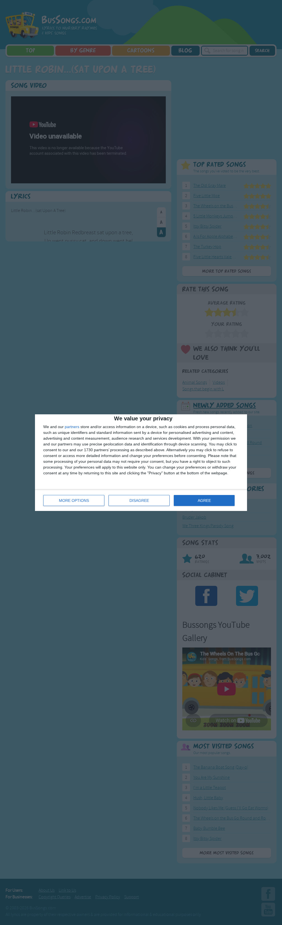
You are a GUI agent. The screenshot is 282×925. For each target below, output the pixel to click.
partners (72, 427)
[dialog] (141, 462)
